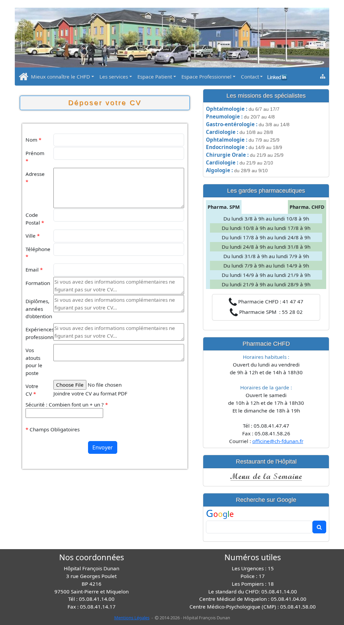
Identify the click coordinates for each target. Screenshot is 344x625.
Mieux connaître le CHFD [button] (60, 76)
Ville (33, 235)
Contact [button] (250, 76)
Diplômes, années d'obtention (37, 309)
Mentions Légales (131, 618)
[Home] (23, 78)
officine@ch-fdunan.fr (277, 441)
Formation (37, 283)
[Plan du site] (322, 76)
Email (34, 269)
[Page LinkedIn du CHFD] (276, 74)
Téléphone (37, 253)
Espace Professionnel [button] (206, 76)
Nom (33, 139)
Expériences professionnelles (37, 333)
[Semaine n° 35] (266, 476)
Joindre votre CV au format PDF (90, 393)
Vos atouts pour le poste (34, 361)
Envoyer (102, 447)
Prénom (35, 157)
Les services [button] (113, 76)
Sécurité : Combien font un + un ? (67, 404)
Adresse (35, 178)
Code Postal (35, 218)
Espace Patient (154, 76)
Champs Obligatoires (53, 429)
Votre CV (32, 390)
